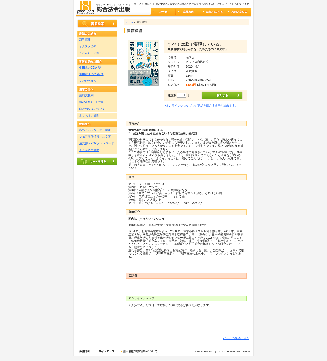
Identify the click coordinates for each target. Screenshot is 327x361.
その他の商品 (87, 81)
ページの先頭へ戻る (236, 338)
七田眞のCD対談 (90, 67)
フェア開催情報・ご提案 (95, 136)
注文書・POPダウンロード (96, 143)
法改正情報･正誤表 (91, 102)
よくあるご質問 (89, 115)
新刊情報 (85, 39)
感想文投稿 (86, 95)
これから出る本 (89, 53)
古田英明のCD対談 (91, 74)
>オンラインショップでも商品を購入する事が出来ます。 (201, 105)
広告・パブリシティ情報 (95, 130)
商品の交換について (92, 109)
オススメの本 (87, 46)
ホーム (129, 22)
